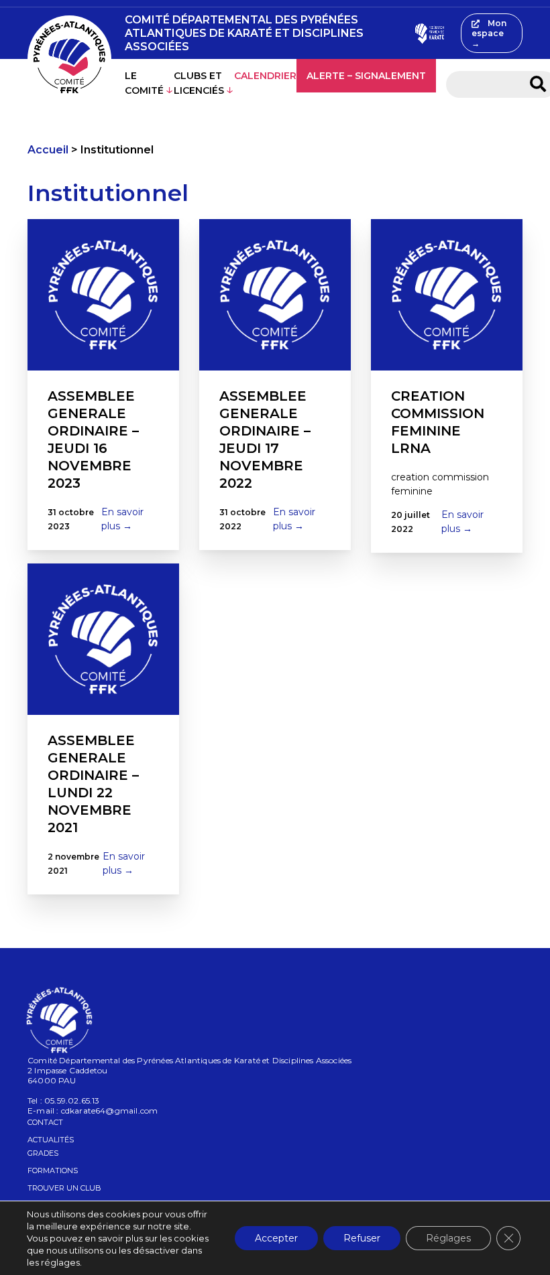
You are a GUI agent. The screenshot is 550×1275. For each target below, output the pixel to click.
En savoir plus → (122, 519)
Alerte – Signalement (366, 76)
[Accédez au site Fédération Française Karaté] (429, 33)
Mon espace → (489, 33)
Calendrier (265, 76)
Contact (45, 1122)
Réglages (448, 1238)
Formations (53, 1170)
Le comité (144, 83)
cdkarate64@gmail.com (109, 1110)
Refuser (361, 1238)
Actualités (51, 1139)
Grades (43, 1153)
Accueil (48, 149)
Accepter (276, 1238)
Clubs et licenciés (199, 83)
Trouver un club (64, 1188)
